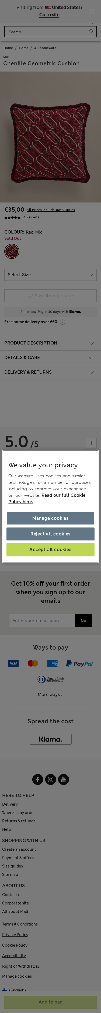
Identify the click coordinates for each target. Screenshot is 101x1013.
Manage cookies (50, 518)
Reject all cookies (50, 534)
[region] (50, 506)
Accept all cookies (50, 549)
